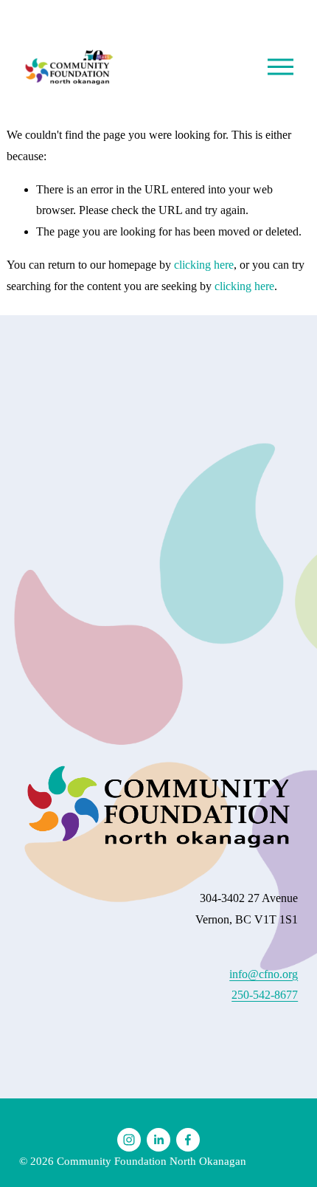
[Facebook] (188, 1140)
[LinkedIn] (158, 1140)
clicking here (204, 264)
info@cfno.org (263, 974)
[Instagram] (129, 1140)
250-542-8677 (264, 994)
